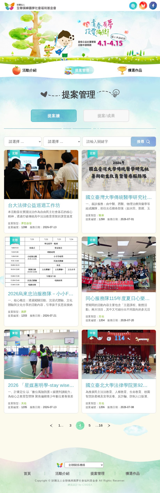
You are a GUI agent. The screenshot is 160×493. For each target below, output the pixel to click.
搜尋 (140, 142)
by (80, 484)
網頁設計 (73, 484)
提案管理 (82, 70)
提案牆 (54, 116)
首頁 (27, 473)
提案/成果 (106, 116)
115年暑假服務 (30, 5)
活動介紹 (29, 70)
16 (101, 425)
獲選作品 (135, 70)
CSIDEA (87, 484)
